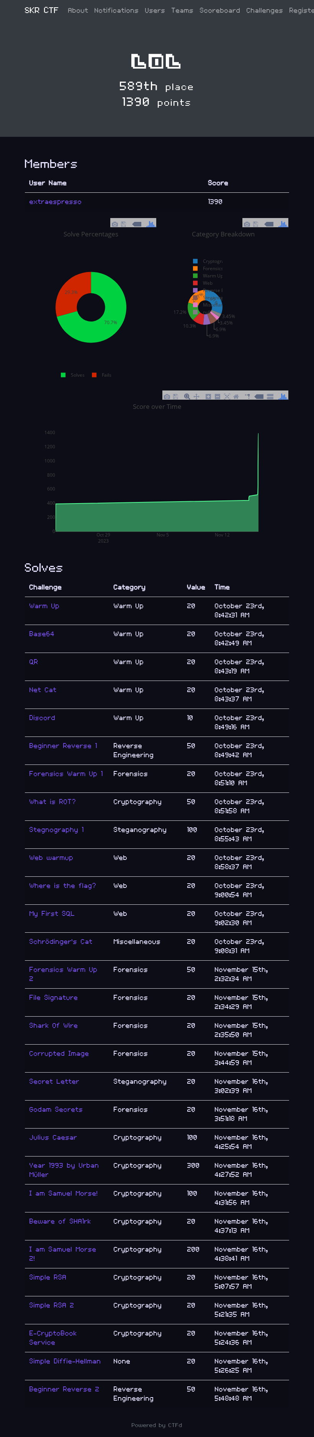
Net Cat (43, 690)
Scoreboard (220, 10)
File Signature (53, 997)
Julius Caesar (53, 1137)
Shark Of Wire (53, 1025)
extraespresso (55, 201)
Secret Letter (54, 1081)
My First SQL (52, 913)
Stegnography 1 (56, 829)
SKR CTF (42, 10)
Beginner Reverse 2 (64, 1389)
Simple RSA (48, 1277)
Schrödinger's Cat (61, 941)
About (78, 10)
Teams (183, 10)
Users (155, 10)
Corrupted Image (59, 1053)
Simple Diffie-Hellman (65, 1361)
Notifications (117, 10)
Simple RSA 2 (51, 1305)
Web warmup (51, 857)
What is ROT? (52, 801)
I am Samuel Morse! (63, 1193)
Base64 (42, 634)
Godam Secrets (56, 1109)
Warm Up (44, 606)
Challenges (265, 10)
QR (33, 662)
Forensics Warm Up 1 (66, 774)
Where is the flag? (62, 885)
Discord (42, 718)
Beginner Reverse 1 (63, 746)
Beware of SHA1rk (60, 1221)
